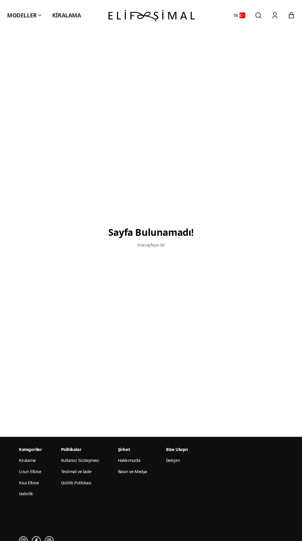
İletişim (173, 460)
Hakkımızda (129, 460)
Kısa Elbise (29, 483)
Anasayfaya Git (151, 245)
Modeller (22, 15)
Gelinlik (26, 493)
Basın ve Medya (132, 471)
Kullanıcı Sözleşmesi (80, 460)
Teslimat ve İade (76, 471)
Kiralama (66, 15)
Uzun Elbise (30, 471)
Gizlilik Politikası (76, 483)
